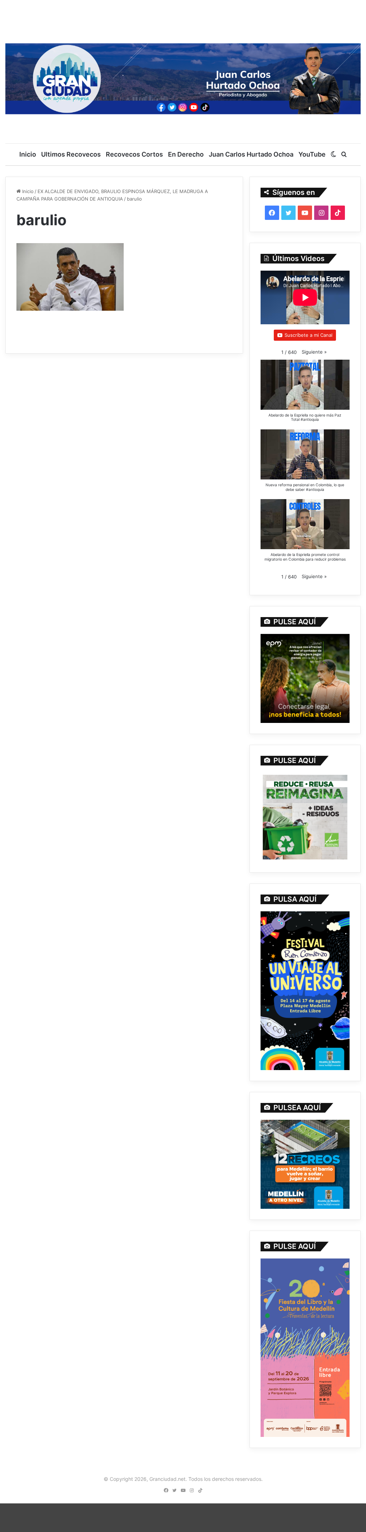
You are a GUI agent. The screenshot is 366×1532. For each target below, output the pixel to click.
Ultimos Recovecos (71, 154)
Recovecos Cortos (134, 154)
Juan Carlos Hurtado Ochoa (251, 154)
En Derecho (186, 154)
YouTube (312, 154)
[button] (314, 352)
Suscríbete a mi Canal (308, 335)
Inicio (27, 154)
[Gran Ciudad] (183, 77)
